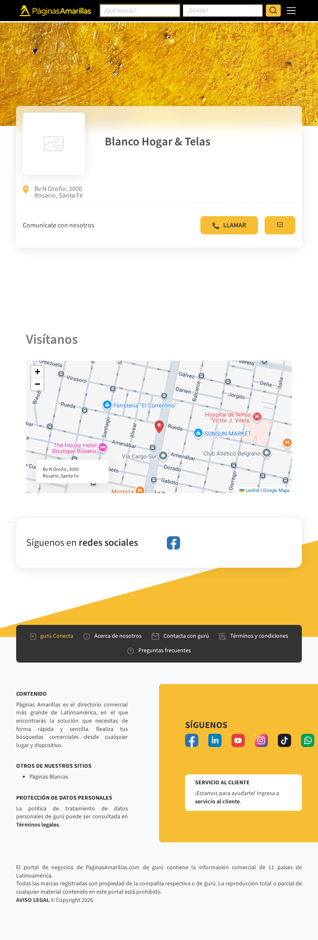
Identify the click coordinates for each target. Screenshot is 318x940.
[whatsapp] (307, 740)
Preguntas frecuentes (164, 650)
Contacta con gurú (186, 636)
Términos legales (37, 825)
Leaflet (251, 490)
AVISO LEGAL (32, 900)
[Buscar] (273, 11)
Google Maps (276, 490)
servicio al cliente (217, 802)
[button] (159, 427)
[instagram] (261, 740)
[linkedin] (215, 740)
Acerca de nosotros (118, 636)
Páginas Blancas (48, 777)
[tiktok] (284, 740)
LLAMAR (234, 225)
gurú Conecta (56, 636)
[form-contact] (280, 225)
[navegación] (291, 10)
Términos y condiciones (259, 636)
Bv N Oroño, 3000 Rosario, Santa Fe (58, 192)
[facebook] (173, 543)
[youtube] (238, 740)
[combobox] (140, 11)
